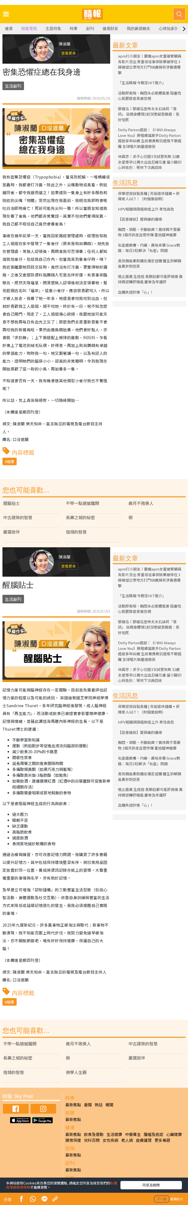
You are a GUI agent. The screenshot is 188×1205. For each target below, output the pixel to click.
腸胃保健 (73, 1140)
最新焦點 (73, 1105)
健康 (9, 28)
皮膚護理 (144, 1140)
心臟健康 (174, 1134)
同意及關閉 (151, 1184)
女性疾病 (110, 1140)
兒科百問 (92, 1140)
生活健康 (114, 1134)
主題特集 (53, 28)
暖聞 (109, 1105)
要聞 (88, 1105)
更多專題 (162, 1140)
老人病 (127, 1140)
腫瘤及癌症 (153, 1134)
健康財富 (110, 28)
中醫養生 (133, 1134)
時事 (74, 28)
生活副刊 (13, 86)
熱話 (99, 1105)
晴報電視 (29, 28)
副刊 (90, 28)
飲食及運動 (94, 1134)
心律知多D (168, 28)
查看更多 (68, 53)
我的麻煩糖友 (138, 28)
